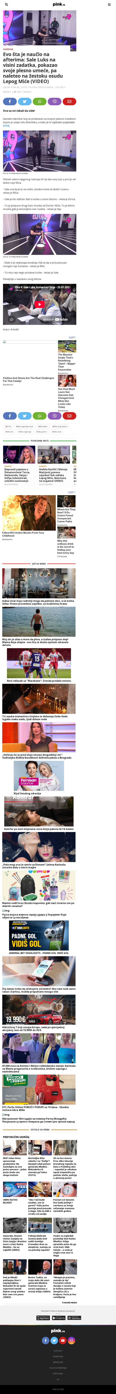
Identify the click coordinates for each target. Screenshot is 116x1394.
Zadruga (8, 49)
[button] (6, 460)
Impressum (58, 1362)
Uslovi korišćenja (58, 1368)
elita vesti (56, 432)
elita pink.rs (41, 432)
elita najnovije (25, 432)
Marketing (58, 1356)
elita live (9, 432)
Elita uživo (42, 426)
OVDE (6, 125)
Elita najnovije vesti (24, 426)
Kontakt (58, 1351)
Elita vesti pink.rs (60, 426)
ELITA (8, 426)
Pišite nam (58, 1373)
